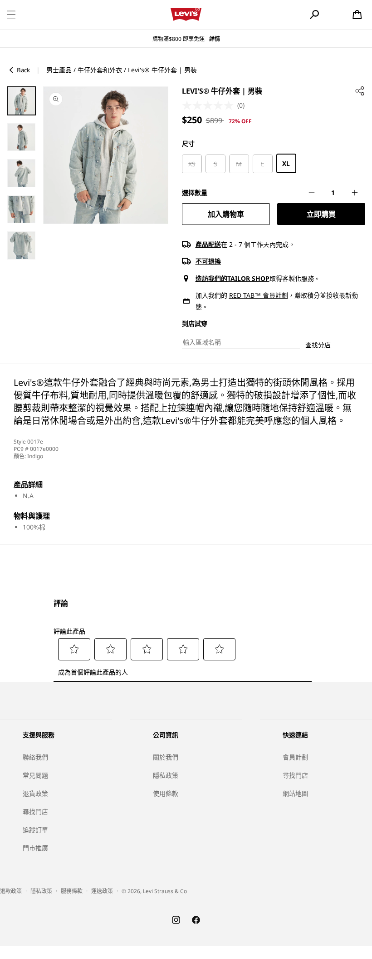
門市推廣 (35, 848)
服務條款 (72, 891)
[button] (11, 15)
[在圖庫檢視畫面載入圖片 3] (21, 173)
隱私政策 (165, 775)
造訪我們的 (211, 278)
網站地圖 (295, 793)
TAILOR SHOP (248, 278)
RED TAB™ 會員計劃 (258, 295)
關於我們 (165, 757)
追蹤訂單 (35, 829)
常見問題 (35, 775)
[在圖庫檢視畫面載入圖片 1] (21, 101)
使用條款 (165, 793)
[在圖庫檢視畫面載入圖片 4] (21, 209)
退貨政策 (35, 793)
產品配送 (208, 244)
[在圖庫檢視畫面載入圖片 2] (21, 137)
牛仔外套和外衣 (100, 69)
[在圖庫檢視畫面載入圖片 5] (21, 245)
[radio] (192, 164)
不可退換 (208, 261)
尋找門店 (35, 811)
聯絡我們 (35, 757)
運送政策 (102, 891)
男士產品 (59, 69)
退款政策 (11, 891)
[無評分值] (209, 105)
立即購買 (321, 214)
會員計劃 (295, 757)
